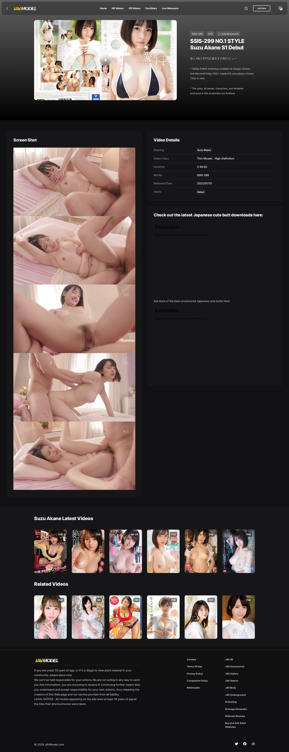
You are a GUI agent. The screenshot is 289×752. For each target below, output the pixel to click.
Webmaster (193, 687)
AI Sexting (231, 701)
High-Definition (223, 158)
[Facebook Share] (245, 743)
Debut (200, 192)
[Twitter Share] (236, 743)
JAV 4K (229, 659)
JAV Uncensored (234, 666)
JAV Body (230, 687)
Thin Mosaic (204, 158)
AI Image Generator (236, 709)
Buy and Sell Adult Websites (235, 725)
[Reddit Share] (253, 743)
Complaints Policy (197, 680)
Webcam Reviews (235, 716)
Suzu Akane (204, 150)
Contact (191, 659)
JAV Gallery (231, 673)
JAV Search (231, 680)
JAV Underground (235, 694)
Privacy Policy (195, 673)
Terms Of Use (194, 666)
